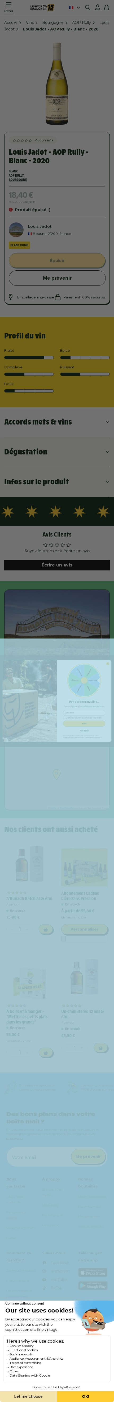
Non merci (84, 731)
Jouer (84, 723)
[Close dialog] (107, 664)
